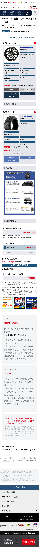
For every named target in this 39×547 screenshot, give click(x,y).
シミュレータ (21, 7)
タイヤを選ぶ (6, 460)
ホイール (8, 7)
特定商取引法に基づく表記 (25, 519)
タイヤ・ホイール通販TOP (7, 458)
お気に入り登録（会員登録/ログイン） (24, 38)
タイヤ (3, 7)
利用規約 (15, 516)
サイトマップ (10, 519)
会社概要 (7, 516)
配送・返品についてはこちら (16, 335)
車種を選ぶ (33, 458)
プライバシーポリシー (28, 516)
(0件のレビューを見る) (17, 153)
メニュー (14, 7)
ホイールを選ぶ (22, 458)
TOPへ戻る (20, 487)
